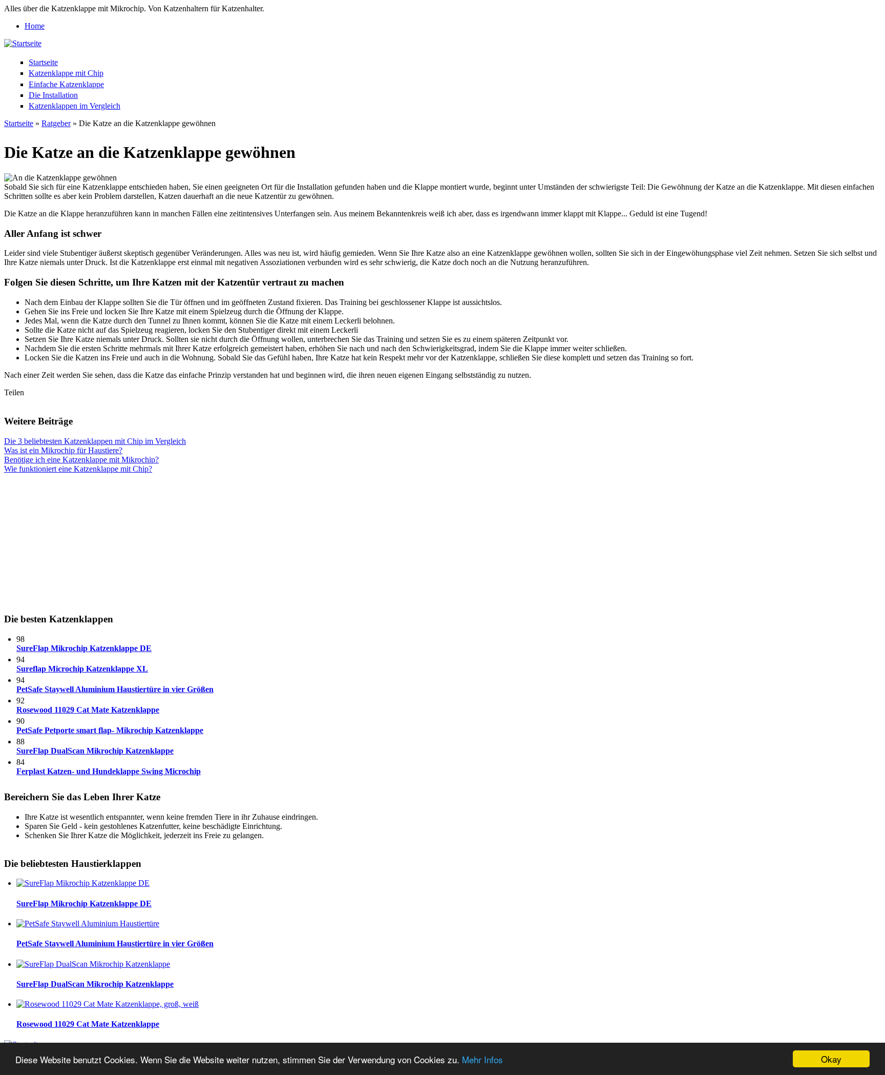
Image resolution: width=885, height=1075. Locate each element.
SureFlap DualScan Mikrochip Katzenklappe (95, 750)
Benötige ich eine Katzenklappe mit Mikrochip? (81, 459)
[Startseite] (22, 43)
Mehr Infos (482, 1059)
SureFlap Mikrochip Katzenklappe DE (84, 648)
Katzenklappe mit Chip (66, 73)
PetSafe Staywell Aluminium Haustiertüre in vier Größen (115, 689)
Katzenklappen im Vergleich (74, 106)
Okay (831, 1058)
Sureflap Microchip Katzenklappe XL (82, 668)
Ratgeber (56, 123)
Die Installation (53, 95)
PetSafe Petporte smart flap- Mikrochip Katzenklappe (109, 730)
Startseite (43, 62)
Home (35, 26)
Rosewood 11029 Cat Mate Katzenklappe (87, 709)
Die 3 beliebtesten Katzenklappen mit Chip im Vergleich (95, 441)
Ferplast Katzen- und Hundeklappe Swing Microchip (108, 771)
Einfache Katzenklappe (66, 84)
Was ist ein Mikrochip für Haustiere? (63, 450)
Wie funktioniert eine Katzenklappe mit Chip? (78, 468)
